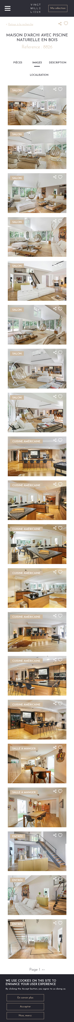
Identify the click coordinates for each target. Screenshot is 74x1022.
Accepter (25, 1006)
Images (37, 62)
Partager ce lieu (61, 23)
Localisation (37, 75)
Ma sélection (57, 8)
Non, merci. (25, 1015)
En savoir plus (25, 997)
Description (56, 62)
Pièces (17, 62)
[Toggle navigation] (7, 8)
